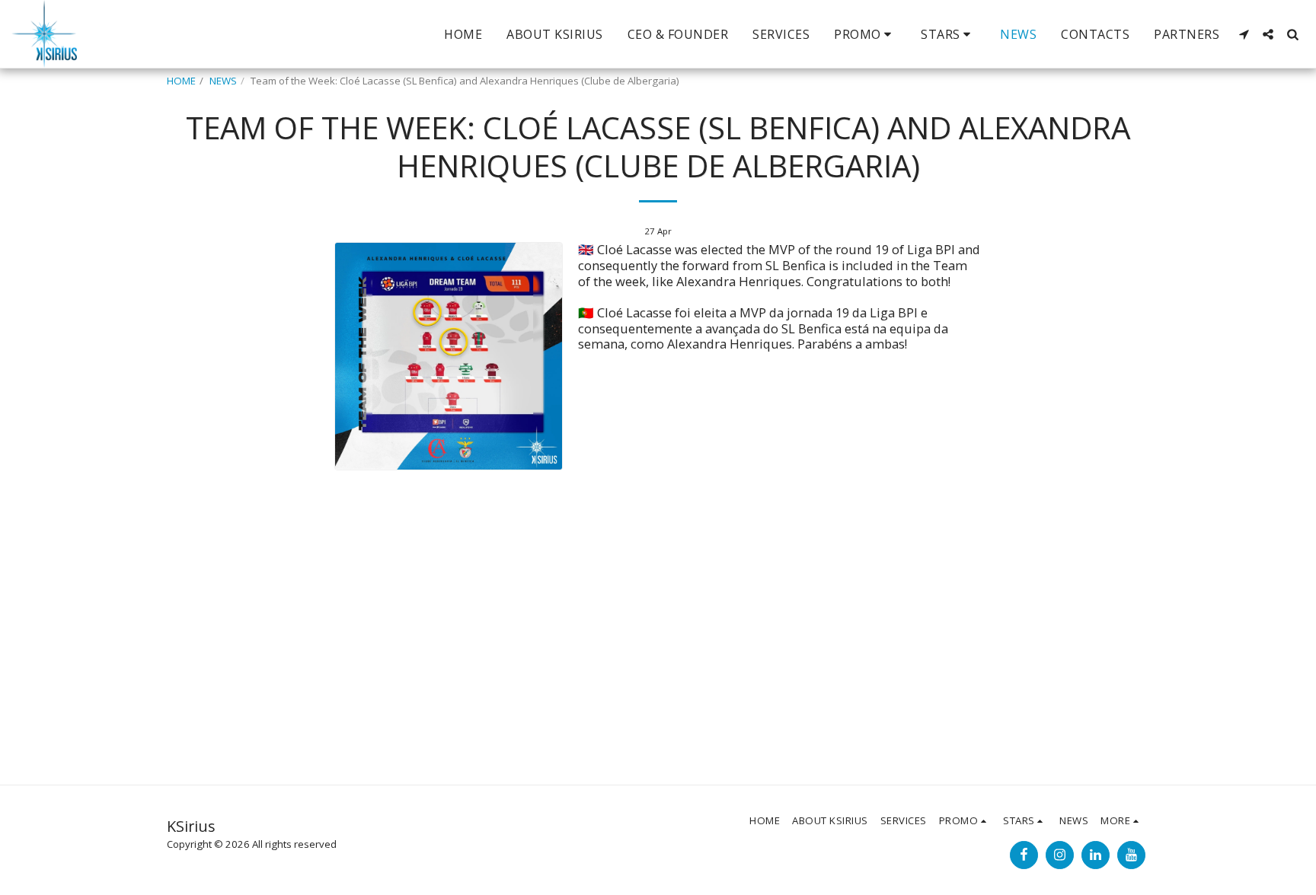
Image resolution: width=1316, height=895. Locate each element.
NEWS (223, 81)
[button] (865, 34)
